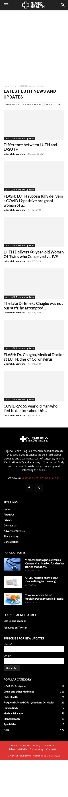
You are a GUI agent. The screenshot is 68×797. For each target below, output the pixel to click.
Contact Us (10, 525)
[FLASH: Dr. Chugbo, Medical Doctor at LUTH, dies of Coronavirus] (34, 335)
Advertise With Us (14, 530)
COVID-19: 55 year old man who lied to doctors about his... (30, 408)
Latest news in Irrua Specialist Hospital (23, 104)
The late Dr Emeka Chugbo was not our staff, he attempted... (33, 305)
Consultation (11, 541)
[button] (6, 5)
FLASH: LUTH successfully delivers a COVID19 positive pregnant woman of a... (33, 200)
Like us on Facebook (15, 620)
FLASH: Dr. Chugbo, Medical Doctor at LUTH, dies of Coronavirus (34, 356)
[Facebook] (29, 487)
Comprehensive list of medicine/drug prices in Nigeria (44, 596)
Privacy (8, 519)
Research (50, 104)
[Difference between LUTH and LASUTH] (34, 125)
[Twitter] (39, 487)
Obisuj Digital (54, 755)
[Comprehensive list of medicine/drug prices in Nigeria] (13, 599)
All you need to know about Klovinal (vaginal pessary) (41, 579)
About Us (9, 514)
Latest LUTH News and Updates (19, 138)
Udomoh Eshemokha (15, 153)
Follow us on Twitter (15, 627)
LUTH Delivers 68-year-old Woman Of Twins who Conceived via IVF (34, 254)
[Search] (63, 5)
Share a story (11, 536)
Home (7, 86)
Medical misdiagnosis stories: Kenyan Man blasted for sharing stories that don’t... (44, 563)
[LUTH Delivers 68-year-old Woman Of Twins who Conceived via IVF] (34, 232)
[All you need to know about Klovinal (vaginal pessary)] (13, 582)
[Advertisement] (34, 46)
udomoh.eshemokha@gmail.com (41, 477)
